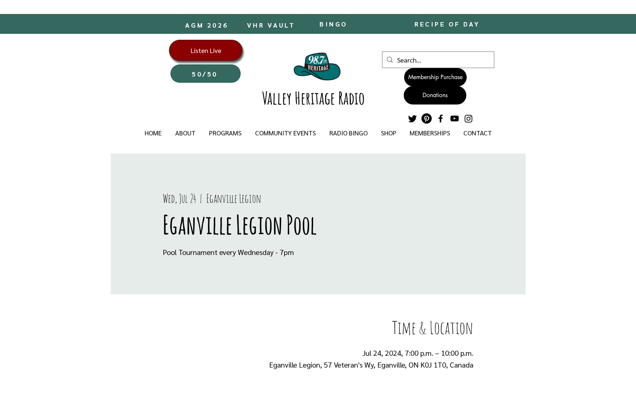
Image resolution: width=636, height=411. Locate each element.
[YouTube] (454, 118)
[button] (185, 133)
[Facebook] (440, 118)
